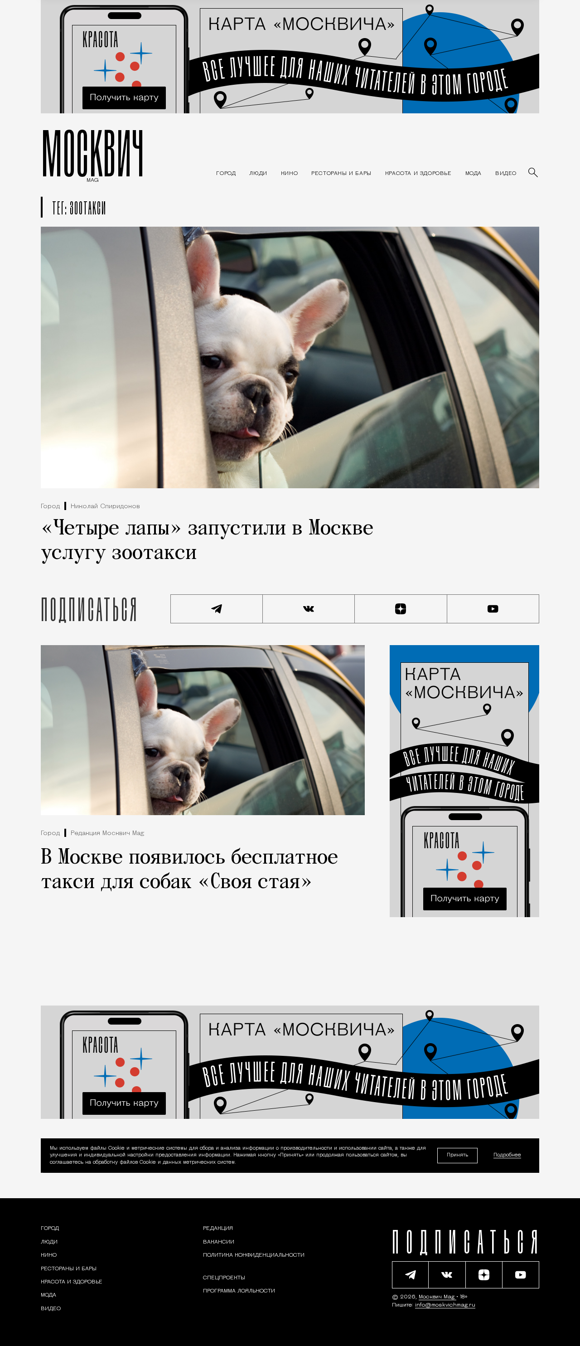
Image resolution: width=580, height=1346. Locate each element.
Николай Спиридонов (105, 506)
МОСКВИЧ (93, 152)
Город (50, 506)
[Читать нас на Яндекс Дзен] (401, 608)
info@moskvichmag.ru (445, 1305)
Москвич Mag (437, 1297)
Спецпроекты (224, 1278)
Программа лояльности (239, 1291)
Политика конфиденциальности (253, 1255)
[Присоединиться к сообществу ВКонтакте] (309, 608)
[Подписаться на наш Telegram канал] (216, 608)
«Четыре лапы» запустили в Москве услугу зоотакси (207, 541)
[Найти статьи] (533, 173)
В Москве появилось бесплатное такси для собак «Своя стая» (189, 870)
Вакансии (218, 1242)
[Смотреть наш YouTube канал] (493, 608)
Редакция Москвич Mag (107, 833)
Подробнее (507, 1155)
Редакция (218, 1228)
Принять (457, 1155)
